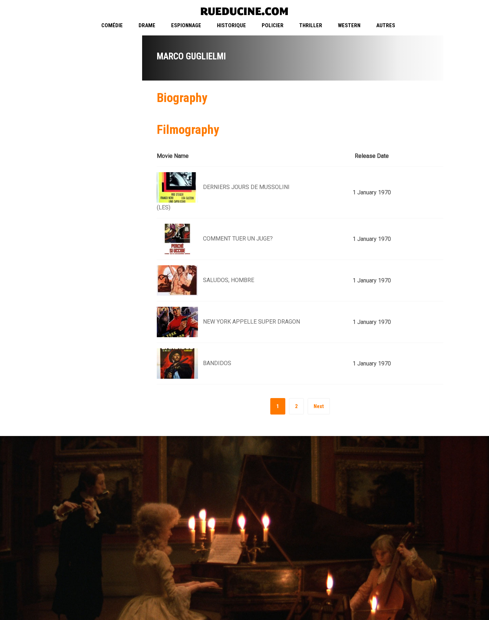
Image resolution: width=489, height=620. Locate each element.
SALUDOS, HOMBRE (228, 280)
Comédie (112, 25)
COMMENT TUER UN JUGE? (238, 238)
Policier (273, 25)
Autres (385, 25)
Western (349, 25)
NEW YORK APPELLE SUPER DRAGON (251, 321)
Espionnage (186, 25)
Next (319, 406)
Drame (147, 25)
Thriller (310, 25)
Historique (231, 25)
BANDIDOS (217, 363)
